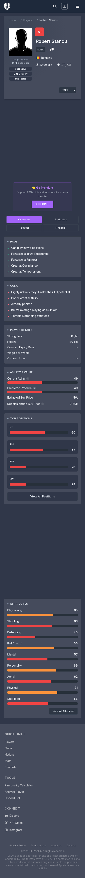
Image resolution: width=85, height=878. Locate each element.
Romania (46, 57)
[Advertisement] (42, 142)
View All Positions (42, 496)
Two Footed (20, 79)
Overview (24, 219)
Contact (71, 845)
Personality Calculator (19, 785)
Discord (14, 815)
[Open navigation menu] (77, 6)
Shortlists (10, 767)
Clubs (8, 748)
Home (12, 20)
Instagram (15, 830)
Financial (61, 227)
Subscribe (42, 204)
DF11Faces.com (20, 63)
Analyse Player (14, 791)
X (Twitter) (16, 822)
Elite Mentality (20, 74)
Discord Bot (12, 798)
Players (27, 20)
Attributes (61, 219)
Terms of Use (38, 845)
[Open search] (55, 6)
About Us (56, 845)
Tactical (24, 227)
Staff (8, 760)
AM (69, 64)
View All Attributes (63, 711)
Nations (9, 754)
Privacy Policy (17, 845)
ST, (63, 64)
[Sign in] (64, 6)
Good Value (20, 69)
